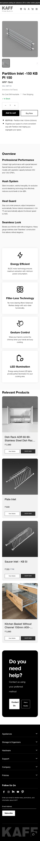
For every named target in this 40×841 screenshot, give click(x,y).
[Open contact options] (33, 834)
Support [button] (5, 762)
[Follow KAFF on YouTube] (18, 795)
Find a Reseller (27, 705)
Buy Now (29, 113)
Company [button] (6, 770)
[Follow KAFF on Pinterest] (22, 795)
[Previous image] (2, 63)
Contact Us (15, 705)
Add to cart (11, 112)
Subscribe (9, 816)
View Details (12, 451)
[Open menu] (36, 9)
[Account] (29, 9)
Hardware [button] (6, 753)
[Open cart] (32, 9)
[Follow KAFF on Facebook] (4, 795)
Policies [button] (5, 778)
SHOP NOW (28, 451)
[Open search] (25, 9)
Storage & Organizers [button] (11, 745)
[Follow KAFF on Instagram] (8, 795)
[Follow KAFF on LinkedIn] (13, 795)
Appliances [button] (7, 737)
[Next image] (37, 63)
